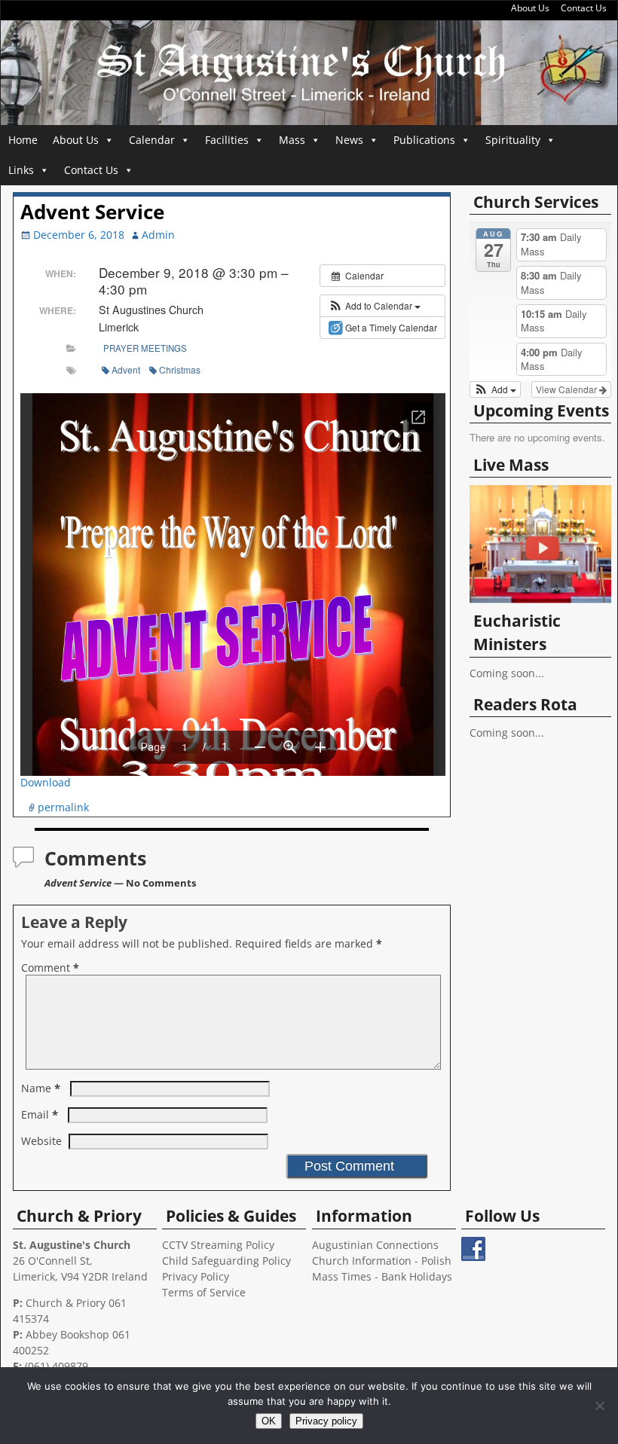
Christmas (179, 369)
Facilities (227, 140)
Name (40, 1088)
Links (21, 170)
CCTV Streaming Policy (218, 1245)
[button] (374, 305)
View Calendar (567, 389)
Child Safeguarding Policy (226, 1260)
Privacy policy (326, 1421)
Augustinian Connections (375, 1245)
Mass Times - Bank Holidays (382, 1276)
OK (269, 1421)
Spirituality (512, 140)
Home (23, 140)
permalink (63, 807)
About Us (530, 8)
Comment (50, 967)
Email (39, 1114)
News (349, 140)
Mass (292, 140)
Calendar (152, 140)
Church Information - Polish (381, 1260)
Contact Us (584, 8)
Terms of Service (204, 1292)
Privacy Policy (195, 1276)
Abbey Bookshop (67, 1334)
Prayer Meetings (145, 348)
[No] (599, 1405)
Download (45, 782)
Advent (126, 369)
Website (41, 1141)
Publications (424, 140)
